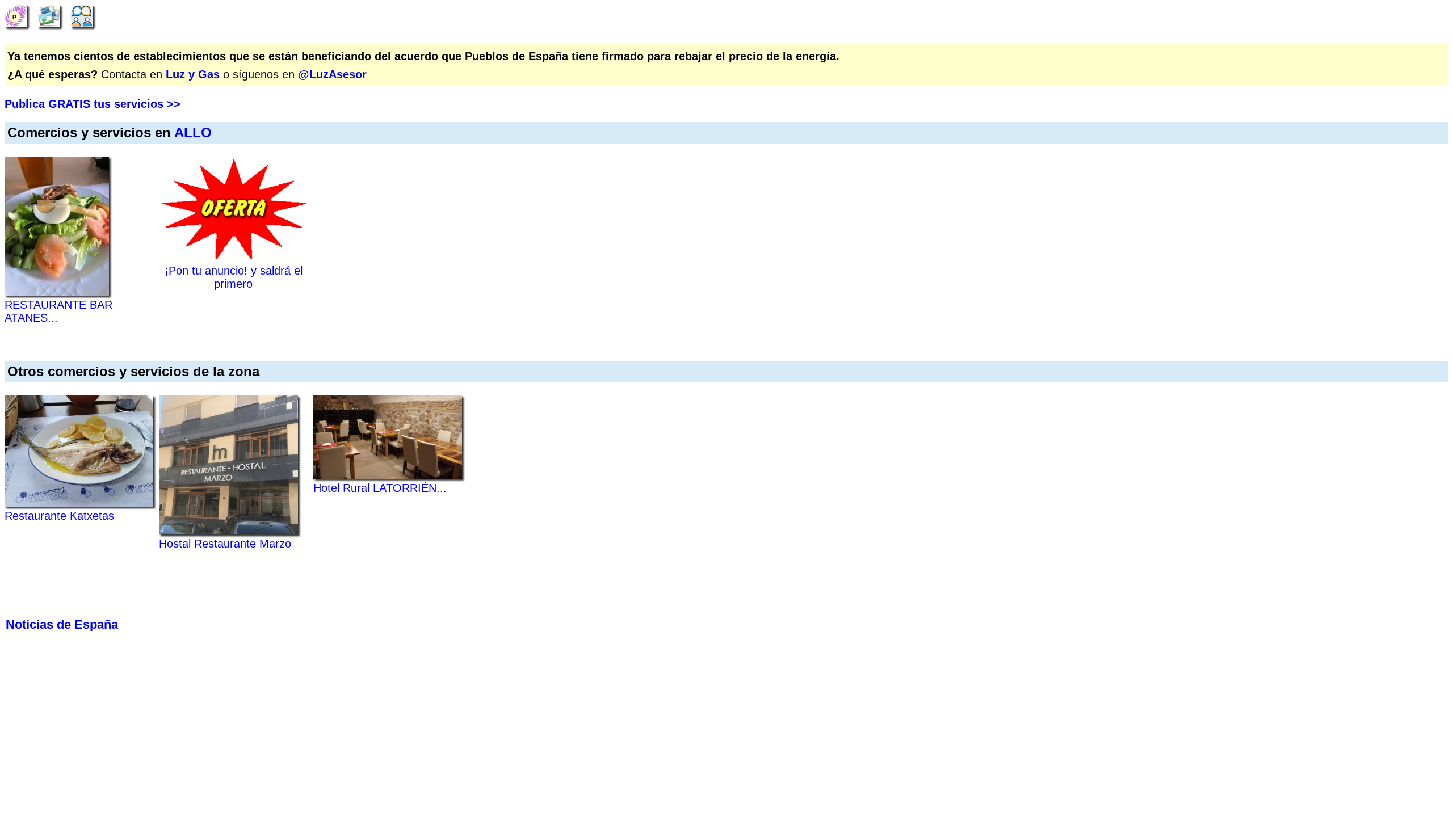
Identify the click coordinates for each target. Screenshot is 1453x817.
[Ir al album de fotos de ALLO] (48, 15)
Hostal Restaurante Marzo (225, 543)
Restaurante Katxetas (59, 515)
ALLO (193, 132)
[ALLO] (16, 15)
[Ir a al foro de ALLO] (81, 15)
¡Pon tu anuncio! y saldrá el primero (234, 277)
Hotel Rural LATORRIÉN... (380, 488)
